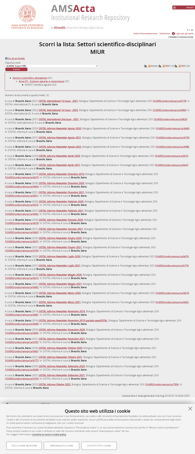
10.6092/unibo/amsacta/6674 (172, 293)
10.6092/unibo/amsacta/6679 (22, 177)
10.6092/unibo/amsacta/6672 (22, 278)
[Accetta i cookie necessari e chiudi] (190, 408)
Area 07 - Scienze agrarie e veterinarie (41, 81)
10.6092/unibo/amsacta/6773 (22, 360)
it (187, 30)
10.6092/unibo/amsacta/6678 (22, 223)
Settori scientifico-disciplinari (30, 78)
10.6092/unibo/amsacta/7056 (162, 384)
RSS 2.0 (185, 66)
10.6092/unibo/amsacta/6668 (22, 369)
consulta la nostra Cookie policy (49, 434)
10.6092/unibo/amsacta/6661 (172, 302)
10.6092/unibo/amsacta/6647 (171, 165)
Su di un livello (16, 58)
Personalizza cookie (61, 445)
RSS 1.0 (169, 66)
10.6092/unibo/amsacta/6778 (169, 101)
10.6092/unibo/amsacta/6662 (22, 214)
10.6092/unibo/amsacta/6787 (22, 342)
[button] (16, 69)
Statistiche (165, 33)
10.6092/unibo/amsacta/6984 (169, 110)
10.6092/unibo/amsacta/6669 (172, 128)
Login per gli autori (184, 33)
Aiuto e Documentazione (145, 33)
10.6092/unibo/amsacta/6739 (172, 137)
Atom (154, 66)
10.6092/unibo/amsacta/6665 (22, 333)
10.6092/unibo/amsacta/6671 (22, 241)
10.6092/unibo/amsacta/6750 (22, 378)
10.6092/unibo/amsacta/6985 (172, 146)
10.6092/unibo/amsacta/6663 (22, 232)
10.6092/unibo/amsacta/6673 (171, 156)
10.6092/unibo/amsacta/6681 (22, 314)
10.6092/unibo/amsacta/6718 (172, 265)
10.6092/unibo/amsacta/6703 (22, 250)
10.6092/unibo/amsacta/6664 (22, 186)
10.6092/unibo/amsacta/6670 (172, 256)
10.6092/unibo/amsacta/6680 (22, 324)
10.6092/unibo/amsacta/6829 (170, 119)
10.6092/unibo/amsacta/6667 (22, 351)
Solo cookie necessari (24, 445)
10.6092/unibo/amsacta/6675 (22, 205)
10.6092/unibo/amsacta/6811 (22, 195)
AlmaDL (190, 7)
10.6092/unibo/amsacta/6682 (22, 287)
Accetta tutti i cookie (99, 445)
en (192, 30)
